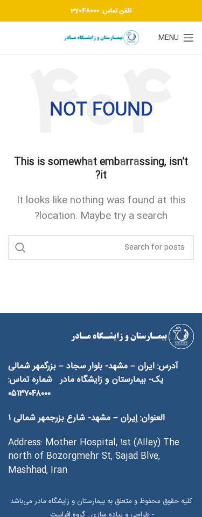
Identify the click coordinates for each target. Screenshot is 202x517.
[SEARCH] (20, 247)
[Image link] (132, 336)
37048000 (85, 10)
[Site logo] (101, 38)
